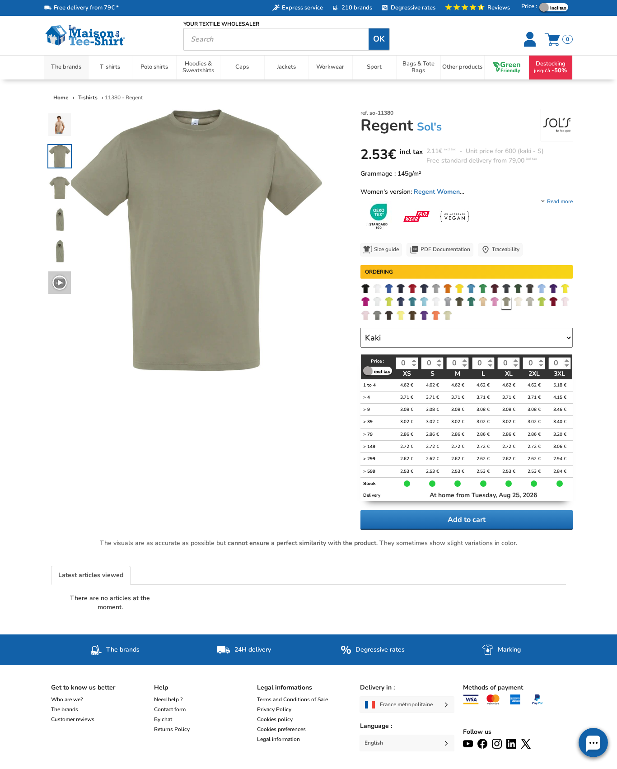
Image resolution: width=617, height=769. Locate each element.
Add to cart (467, 520)
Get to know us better (83, 687)
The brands (64, 709)
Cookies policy (275, 719)
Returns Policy (172, 729)
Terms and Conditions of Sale (292, 699)
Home (61, 97)
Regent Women (437, 191)
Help (161, 687)
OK (379, 38)
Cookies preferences (281, 729)
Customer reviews (72, 719)
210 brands (356, 8)
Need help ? (168, 699)
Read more (560, 201)
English (374, 742)
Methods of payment (493, 687)
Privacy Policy (274, 709)
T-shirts (88, 97)
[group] (59, 282)
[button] (593, 742)
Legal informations (284, 687)
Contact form (170, 709)
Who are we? (67, 699)
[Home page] (107, 35)
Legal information (278, 739)
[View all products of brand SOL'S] (557, 124)
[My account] (531, 39)
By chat (163, 719)
